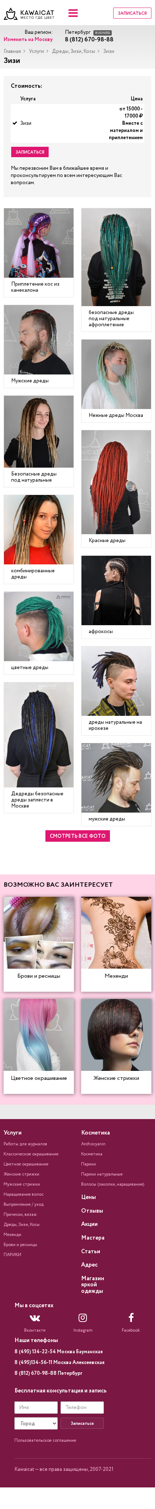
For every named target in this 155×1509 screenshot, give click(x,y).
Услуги (36, 51)
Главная (12, 51)
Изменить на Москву (28, 39)
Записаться (132, 13)
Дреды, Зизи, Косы (73, 51)
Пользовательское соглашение (45, 1440)
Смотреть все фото (78, 836)
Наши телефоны (36, 1340)
